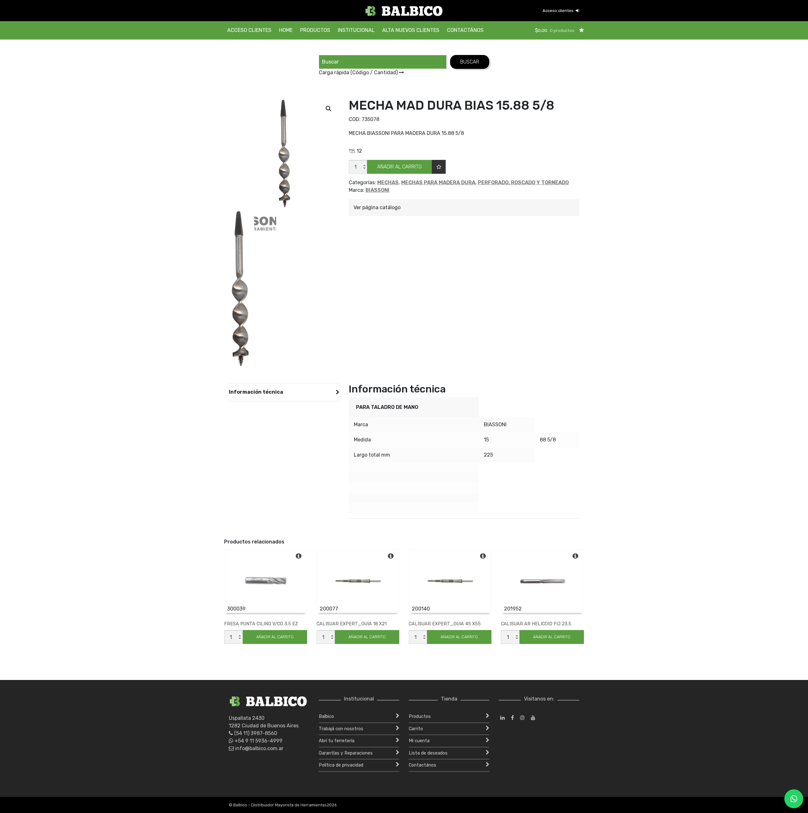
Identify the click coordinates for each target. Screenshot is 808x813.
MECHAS (388, 182)
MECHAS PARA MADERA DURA (438, 182)
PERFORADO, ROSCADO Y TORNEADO (523, 182)
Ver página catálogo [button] (377, 207)
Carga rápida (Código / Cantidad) (359, 73)
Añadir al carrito (399, 167)
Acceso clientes (558, 10)
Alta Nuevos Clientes (410, 30)
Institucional (356, 30)
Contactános (465, 30)
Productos (315, 30)
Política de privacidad (341, 765)
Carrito (416, 728)
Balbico (326, 716)
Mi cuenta (419, 740)
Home (286, 30)
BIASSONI (377, 190)
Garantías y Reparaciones (346, 753)
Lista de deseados (428, 753)
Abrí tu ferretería (336, 740)
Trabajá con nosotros (341, 728)
